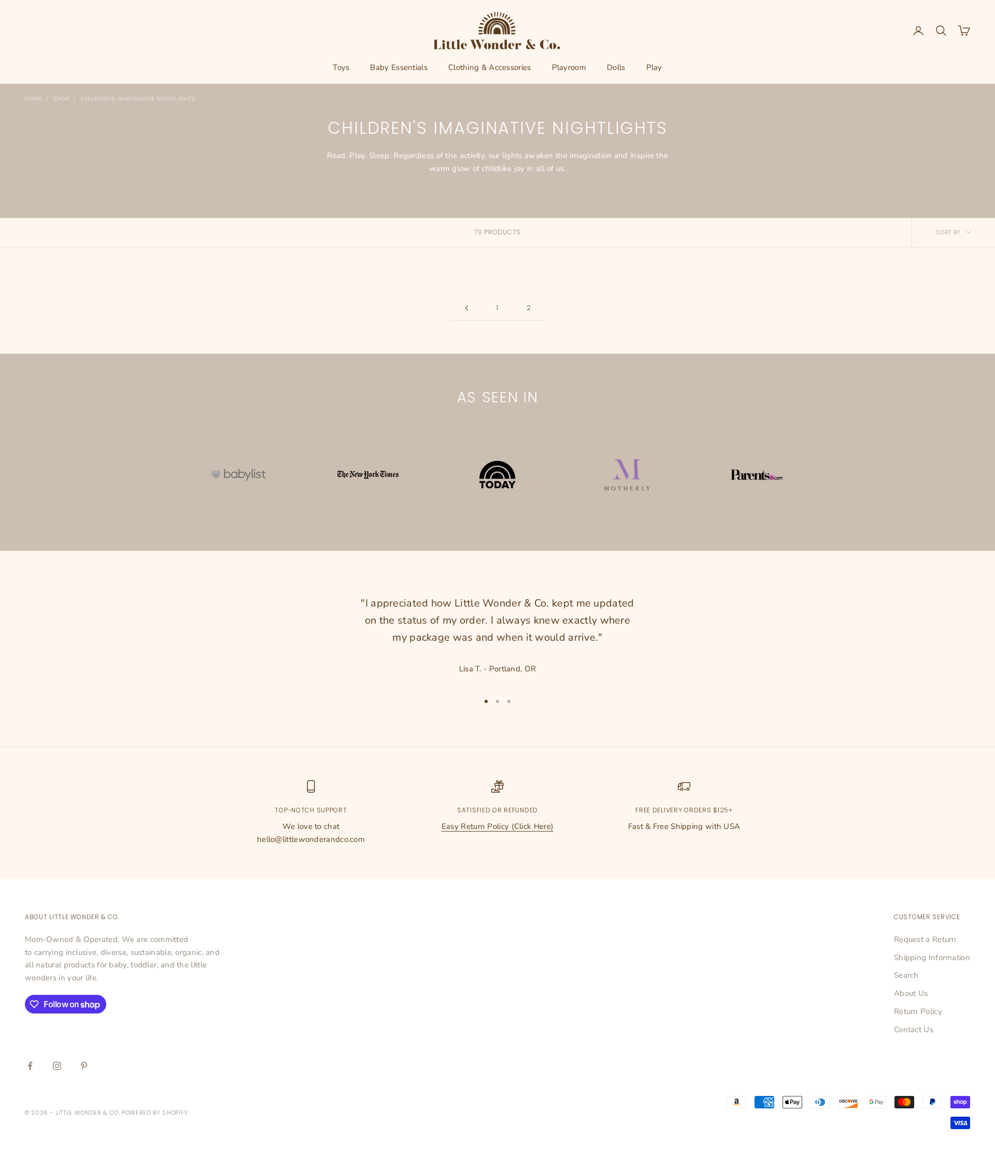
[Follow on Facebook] (30, 1066)
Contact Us (913, 1029)
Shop (61, 99)
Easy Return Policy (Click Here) (497, 826)
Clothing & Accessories (489, 67)
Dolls (616, 67)
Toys (341, 67)
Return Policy (918, 1011)
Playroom (569, 67)
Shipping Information (932, 957)
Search (906, 975)
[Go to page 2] (466, 308)
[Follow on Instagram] (57, 1066)
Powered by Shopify (155, 1112)
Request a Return (925, 939)
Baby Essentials (399, 67)
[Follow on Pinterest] (84, 1066)
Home (33, 99)
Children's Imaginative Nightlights (138, 99)
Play (654, 67)
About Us (911, 993)
